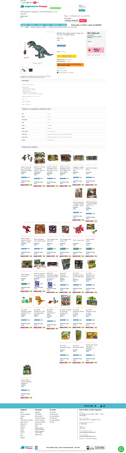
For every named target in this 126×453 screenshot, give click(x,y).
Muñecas (22, 428)
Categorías (40, 25)
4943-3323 (82, 428)
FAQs (36, 426)
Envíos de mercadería (40, 420)
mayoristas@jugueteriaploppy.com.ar (87, 436)
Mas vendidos (38, 414)
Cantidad (89, 41)
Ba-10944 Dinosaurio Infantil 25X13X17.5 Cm (26, 311)
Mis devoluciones (54, 414)
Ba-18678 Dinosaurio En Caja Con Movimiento (39, 311)
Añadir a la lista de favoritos (93, 54)
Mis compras (53, 412)
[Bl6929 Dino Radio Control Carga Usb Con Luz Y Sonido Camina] (23, 70)
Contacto (63, 25)
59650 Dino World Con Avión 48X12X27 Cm (91, 346)
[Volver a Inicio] (21, 27)
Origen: (58, 51)
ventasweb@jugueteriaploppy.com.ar (87, 432)
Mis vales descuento (54, 416)
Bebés (21, 418)
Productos (24, 25)
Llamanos (24, 2)
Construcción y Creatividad (26, 420)
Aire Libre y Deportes (25, 414)
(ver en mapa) (82, 415)
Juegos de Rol (23, 424)
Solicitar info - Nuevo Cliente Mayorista (88, 438)
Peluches (22, 431)
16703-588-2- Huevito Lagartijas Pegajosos (26, 381)
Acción (21, 412)
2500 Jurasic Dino (78, 240)
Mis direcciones (53, 418)
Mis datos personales (55, 420)
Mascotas (22, 426)
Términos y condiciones (40, 422)
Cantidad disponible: (61, 61)
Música (22, 429)
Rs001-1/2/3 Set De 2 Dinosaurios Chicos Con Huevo (26, 169)
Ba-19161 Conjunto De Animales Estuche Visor (65, 311)
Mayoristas (55, 25)
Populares (32, 25)
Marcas (48, 25)
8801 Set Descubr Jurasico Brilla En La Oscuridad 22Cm (39, 275)
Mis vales (52, 422)
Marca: (58, 40)
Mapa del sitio (38, 434)
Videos (37, 2)
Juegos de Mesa (24, 422)
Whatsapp (30, 2)
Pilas (21, 433)
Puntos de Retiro (38, 416)
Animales (22, 416)
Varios (21, 435)
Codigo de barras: (60, 59)
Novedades (37, 412)
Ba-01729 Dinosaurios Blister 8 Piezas (78, 311)
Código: (58, 38)
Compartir (60, 68)
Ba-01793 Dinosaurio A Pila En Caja (91, 311)
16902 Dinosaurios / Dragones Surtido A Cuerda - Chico (78, 204)
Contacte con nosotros (40, 418)
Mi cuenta (53, 410)
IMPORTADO (62, 51)
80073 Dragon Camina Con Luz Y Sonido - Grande (26, 240)
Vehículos (22, 437)
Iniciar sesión (23, 0)
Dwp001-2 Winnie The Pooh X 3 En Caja (78, 169)
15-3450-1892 (83, 423)
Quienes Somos (38, 424)
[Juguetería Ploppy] (33, 6)
